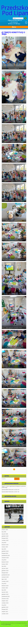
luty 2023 (4, 590)
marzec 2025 (5, 547)
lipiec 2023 (4, 579)
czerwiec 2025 (5, 540)
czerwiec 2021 (5, 613)
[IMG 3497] (15, 506)
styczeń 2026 (5, 534)
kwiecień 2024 (5, 562)
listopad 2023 (5, 572)
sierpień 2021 (5, 611)
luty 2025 (4, 549)
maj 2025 (4, 542)
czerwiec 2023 (5, 581)
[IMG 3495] (9, 506)
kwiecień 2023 (5, 585)
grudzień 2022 (5, 594)
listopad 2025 (5, 538)
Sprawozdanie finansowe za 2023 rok (10, 489)
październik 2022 (6, 596)
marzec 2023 (5, 587)
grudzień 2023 (5, 570)
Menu (14, 27)
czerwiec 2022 (5, 603)
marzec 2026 (5, 529)
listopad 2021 (5, 609)
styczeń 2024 (5, 568)
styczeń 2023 (5, 592)
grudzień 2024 (5, 551)
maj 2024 (4, 559)
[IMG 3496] (21, 506)
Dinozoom (8, 624)
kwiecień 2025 (5, 544)
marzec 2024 (5, 564)
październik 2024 (6, 555)
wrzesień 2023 (5, 577)
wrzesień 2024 (5, 557)
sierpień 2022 (5, 600)
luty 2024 (4, 566)
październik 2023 (6, 575)
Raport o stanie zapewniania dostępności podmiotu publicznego (14, 487)
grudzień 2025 (5, 536)
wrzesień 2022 (5, 598)
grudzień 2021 (5, 607)
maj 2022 (4, 605)
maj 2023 (4, 583)
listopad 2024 (5, 553)
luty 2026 (4, 531)
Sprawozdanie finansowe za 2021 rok (10, 491)
